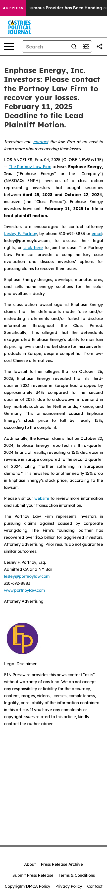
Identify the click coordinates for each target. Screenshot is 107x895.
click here (33, 247)
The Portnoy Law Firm (30, 166)
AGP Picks (13, 8)
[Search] (74, 46)
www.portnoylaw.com (24, 590)
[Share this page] (99, 46)
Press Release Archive (62, 864)
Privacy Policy (68, 886)
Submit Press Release (33, 875)
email (97, 233)
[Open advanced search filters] (86, 46)
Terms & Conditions (76, 875)
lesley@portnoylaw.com (27, 576)
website (41, 498)
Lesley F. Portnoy (20, 233)
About (30, 864)
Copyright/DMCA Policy (27, 886)
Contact (95, 886)
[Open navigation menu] (9, 46)
